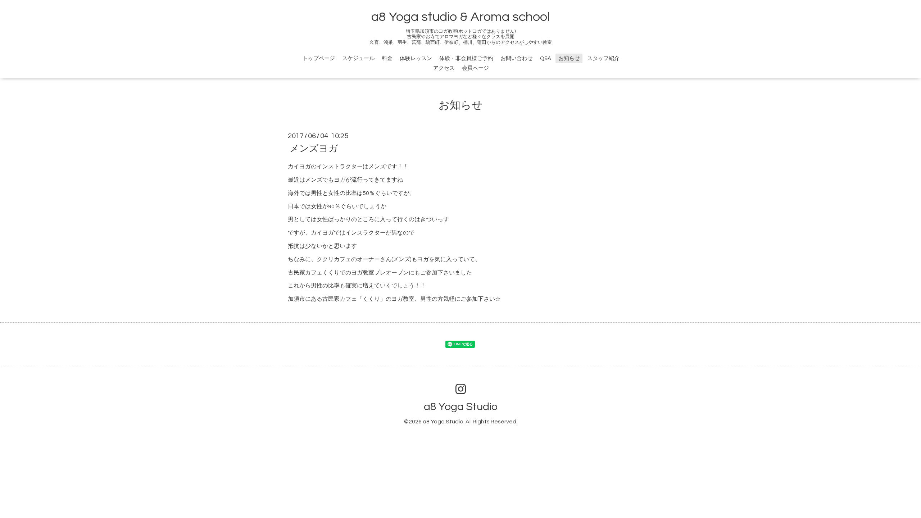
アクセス (444, 68)
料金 (387, 58)
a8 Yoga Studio (461, 406)
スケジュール (358, 58)
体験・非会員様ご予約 (466, 58)
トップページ (319, 58)
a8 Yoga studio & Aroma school (460, 17)
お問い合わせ (516, 58)
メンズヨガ (314, 148)
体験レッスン (416, 58)
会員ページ (475, 68)
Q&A (545, 58)
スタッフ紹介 (603, 58)
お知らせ (569, 58)
